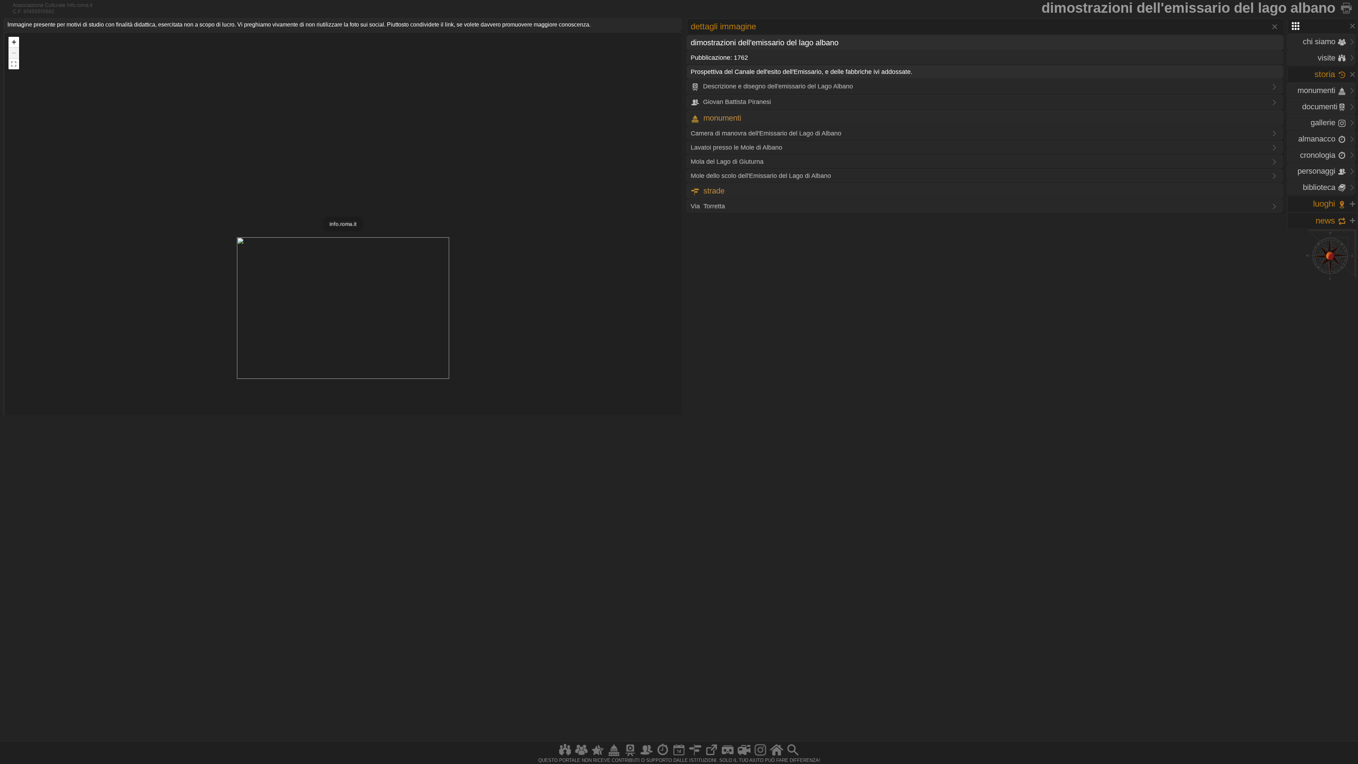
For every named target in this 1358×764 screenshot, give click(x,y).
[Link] (711, 756)
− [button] (14, 52)
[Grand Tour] (598, 756)
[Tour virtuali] (728, 756)
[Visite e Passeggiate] (565, 756)
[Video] (744, 756)
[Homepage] (776, 756)
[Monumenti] (614, 756)
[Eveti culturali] (679, 756)
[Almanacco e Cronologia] (663, 756)
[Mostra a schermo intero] (13, 64)
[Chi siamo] (581, 756)
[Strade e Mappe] (695, 756)
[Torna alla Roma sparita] (1346, 8)
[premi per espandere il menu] (1321, 26)
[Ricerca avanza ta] (793, 756)
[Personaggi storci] (646, 756)
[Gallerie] (760, 756)
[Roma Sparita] (630, 756)
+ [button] (14, 41)
